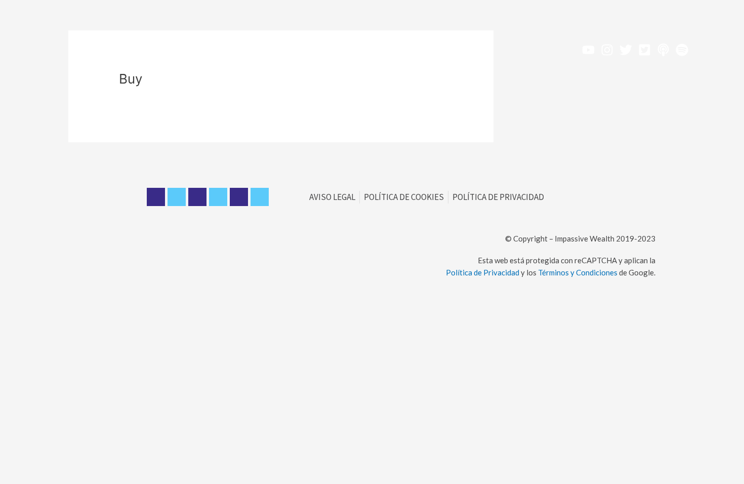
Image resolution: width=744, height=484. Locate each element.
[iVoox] (663, 50)
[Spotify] (682, 50)
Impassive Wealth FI (329, 49)
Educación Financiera (234, 49)
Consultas (451, 49)
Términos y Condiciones (577, 272)
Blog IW (400, 49)
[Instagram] (607, 50)
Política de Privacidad (482, 272)
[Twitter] (625, 50)
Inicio (168, 49)
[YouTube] (588, 50)
